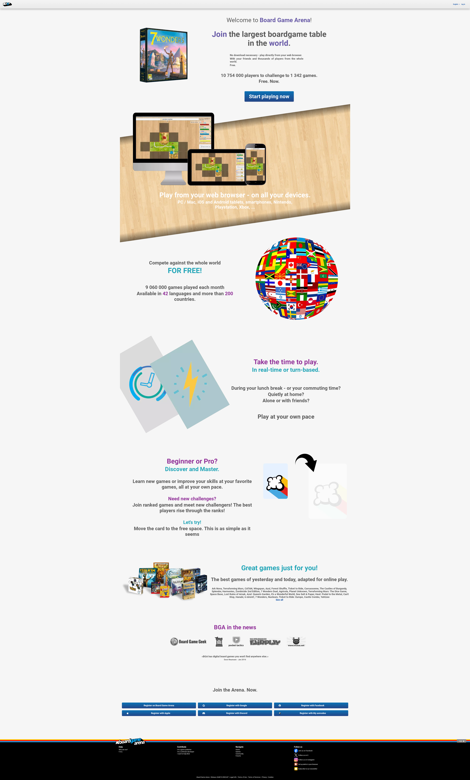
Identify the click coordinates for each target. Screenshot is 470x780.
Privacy (264, 777)
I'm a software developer (185, 752)
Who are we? (123, 750)
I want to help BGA (183, 754)
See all (279, 599)
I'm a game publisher (184, 750)
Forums (238, 756)
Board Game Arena (203, 777)
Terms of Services (254, 777)
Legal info (233, 777)
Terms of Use (242, 777)
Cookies (271, 777)
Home (238, 750)
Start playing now (269, 96)
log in (463, 4)
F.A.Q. (121, 752)
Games (238, 752)
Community (239, 754)
